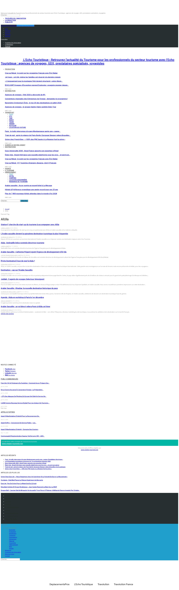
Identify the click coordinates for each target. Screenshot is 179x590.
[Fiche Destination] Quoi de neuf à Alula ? (18, 261)
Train (11, 122)
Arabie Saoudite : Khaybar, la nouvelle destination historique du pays (29, 288)
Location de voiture (17, 127)
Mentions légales (11, 496)
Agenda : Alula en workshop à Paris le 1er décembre (22, 297)
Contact (7, 556)
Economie (12, 530)
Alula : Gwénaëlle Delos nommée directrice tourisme (22, 243)
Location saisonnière (18, 180)
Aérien (11, 124)
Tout (11, 114)
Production (10, 69)
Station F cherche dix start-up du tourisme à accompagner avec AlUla (30, 224)
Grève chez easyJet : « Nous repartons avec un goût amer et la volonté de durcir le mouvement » (34, 477)
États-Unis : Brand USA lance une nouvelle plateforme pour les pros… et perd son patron (32, 465)
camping (12, 178)
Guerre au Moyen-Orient (15, 145)
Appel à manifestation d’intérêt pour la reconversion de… (20, 416)
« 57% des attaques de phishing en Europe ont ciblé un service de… (23, 396)
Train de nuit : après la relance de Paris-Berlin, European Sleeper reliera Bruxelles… (38, 135)
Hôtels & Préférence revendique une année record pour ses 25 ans (31, 190)
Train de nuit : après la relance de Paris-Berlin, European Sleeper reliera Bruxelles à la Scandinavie (35, 467)
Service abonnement (12, 507)
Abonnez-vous (9, 554)
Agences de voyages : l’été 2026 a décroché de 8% (25, 95)
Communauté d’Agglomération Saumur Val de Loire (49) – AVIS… (23, 436)
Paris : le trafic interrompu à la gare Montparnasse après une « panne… (32, 131)
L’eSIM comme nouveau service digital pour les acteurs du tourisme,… (25, 403)
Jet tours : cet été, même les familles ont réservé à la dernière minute (32, 77)
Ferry (11, 120)
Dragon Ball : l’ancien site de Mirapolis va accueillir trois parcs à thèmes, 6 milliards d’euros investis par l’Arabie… (40, 490)
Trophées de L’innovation (13, 552)
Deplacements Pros (11, 513)
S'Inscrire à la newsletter (8, 26)
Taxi (10, 118)
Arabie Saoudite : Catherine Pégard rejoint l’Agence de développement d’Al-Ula (33, 252)
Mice (10, 547)
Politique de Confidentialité (14, 499)
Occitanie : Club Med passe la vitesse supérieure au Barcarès (22, 480)
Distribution (10, 91)
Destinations (10, 147)
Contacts (8, 501)
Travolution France (11, 516)
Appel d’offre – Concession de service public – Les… (18, 423)
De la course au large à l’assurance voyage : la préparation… (22, 390)
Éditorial (11, 541)
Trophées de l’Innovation (15, 18)
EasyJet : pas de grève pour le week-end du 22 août (18, 483)
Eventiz (7, 510)
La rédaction (10, 20)
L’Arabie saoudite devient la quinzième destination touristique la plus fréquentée (34, 234)
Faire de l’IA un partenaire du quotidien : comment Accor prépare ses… (25, 383)
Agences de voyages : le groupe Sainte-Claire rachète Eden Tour (30, 107)
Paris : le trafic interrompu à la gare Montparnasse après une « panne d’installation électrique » (34, 459)
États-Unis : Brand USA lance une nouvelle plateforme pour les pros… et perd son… (37, 155)
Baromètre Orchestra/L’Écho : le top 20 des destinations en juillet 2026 (33, 103)
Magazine (8, 550)
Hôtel (11, 176)
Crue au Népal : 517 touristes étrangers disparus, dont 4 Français (30, 163)
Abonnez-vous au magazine (25, 26)
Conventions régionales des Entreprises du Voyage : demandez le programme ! (36, 99)
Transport (9, 112)
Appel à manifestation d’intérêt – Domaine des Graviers (19, 429)
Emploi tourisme (11, 519)
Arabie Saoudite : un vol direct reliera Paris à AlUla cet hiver (25, 306)
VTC (10, 116)
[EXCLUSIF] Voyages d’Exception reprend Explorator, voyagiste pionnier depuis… (37, 85)
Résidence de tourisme (18, 182)
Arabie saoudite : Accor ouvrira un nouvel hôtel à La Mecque (28, 185)
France (8, 169)
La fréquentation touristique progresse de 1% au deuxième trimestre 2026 (28, 461)
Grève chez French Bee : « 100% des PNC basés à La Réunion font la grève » (35, 139)
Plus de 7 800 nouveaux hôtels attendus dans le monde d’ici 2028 (31, 194)
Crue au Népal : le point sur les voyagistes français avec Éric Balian (31, 73)
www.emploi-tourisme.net (12, 444)
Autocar (12, 126)
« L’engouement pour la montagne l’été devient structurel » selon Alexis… (34, 81)
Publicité (9, 22)
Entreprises (12, 539)
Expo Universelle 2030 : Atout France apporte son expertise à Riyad (31, 151)
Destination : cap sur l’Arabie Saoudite (17, 270)
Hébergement (10, 172)
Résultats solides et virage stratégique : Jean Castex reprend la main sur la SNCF (29, 487)
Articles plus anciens (7, 314)
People (11, 548)
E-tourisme (9, 170)
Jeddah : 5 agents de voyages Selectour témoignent (22, 279)
